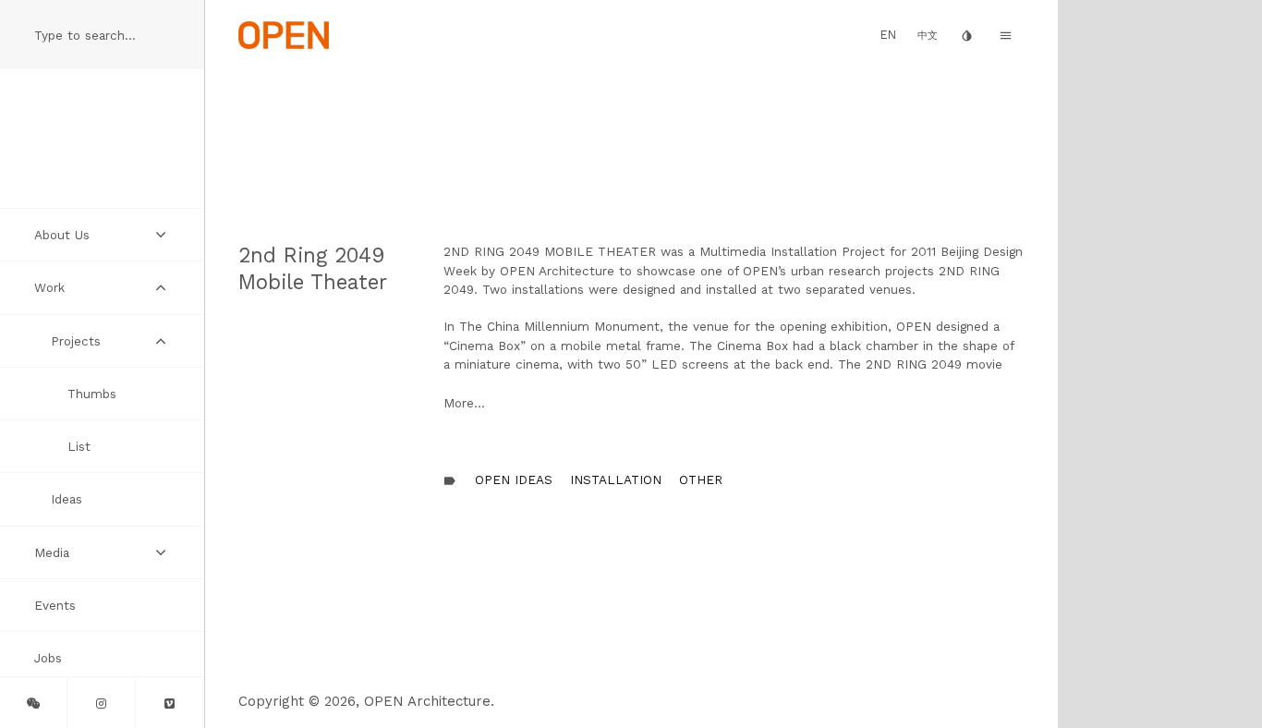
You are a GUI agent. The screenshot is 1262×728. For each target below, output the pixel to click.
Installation (615, 479)
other (700, 479)
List (79, 446)
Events (55, 605)
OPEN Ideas (513, 479)
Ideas (66, 498)
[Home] (283, 34)
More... (464, 402)
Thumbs (91, 393)
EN (888, 35)
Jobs (48, 657)
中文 (927, 36)
